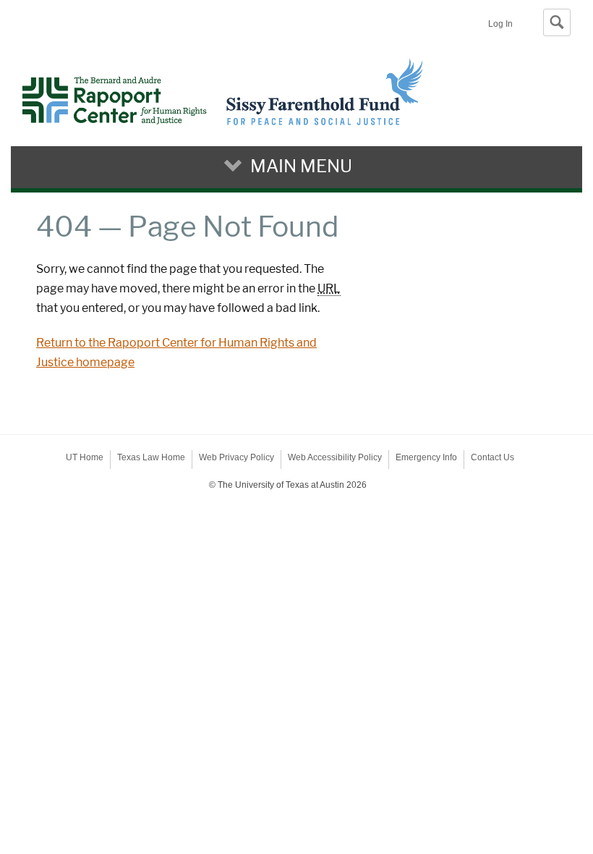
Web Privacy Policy (236, 457)
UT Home (84, 457)
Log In (500, 24)
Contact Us (492, 457)
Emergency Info (426, 457)
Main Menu (301, 166)
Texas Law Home (151, 457)
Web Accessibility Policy (335, 457)
